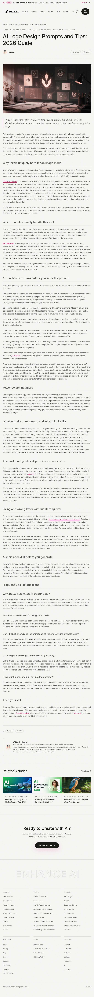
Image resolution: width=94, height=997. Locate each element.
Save (87, 52)
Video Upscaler (38, 917)
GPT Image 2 (8, 243)
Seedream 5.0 (69, 909)
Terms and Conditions (41, 949)
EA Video (67, 930)
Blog (10, 24)
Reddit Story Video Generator (43, 930)
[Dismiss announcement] (89, 2)
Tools (24, 12)
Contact (66, 11)
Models (34, 11)
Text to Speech (8, 909)
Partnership (7, 965)
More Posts (82, 747)
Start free (85, 11)
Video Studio (7, 901)
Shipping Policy (38, 957)
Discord (67, 944)
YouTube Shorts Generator (43, 913)
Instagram (67, 949)
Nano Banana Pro (70, 917)
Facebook (67, 961)
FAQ (58, 11)
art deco (16, 356)
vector (31, 474)
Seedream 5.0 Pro (70, 905)
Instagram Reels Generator (43, 909)
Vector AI (78, 713)
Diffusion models (10, 181)
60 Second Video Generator (43, 925)
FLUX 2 (66, 901)
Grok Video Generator (72, 925)
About (42, 11)
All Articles (85, 771)
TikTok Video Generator (42, 905)
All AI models (7, 925)
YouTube (67, 969)
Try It (83, 2)
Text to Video (38, 901)
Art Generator (8, 897)
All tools (5, 930)
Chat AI (5, 921)
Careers (6, 969)
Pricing (50, 11)
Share (77, 52)
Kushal (11, 52)
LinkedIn (67, 957)
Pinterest (67, 953)
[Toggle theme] (73, 11)
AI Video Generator (40, 897)
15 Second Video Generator (43, 921)
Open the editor (23, 713)
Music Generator (9, 905)
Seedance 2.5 (69, 913)
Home (5, 24)
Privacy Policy (38, 944)
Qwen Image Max (70, 921)
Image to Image (8, 917)
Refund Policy (38, 953)
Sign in (77, 11)
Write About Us (8, 973)
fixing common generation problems (64, 519)
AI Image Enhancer (9, 913)
